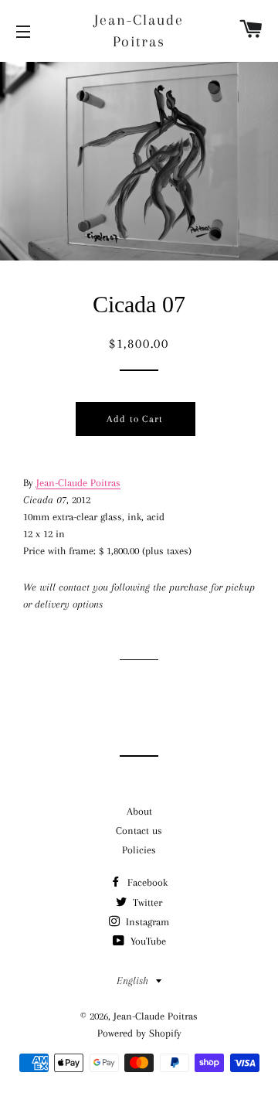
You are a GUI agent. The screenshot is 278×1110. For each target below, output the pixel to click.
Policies (139, 850)
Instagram (146, 922)
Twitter (146, 902)
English (132, 980)
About (139, 811)
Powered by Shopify (139, 1033)
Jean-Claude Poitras (139, 31)
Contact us (139, 830)
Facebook (146, 882)
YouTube (146, 941)
